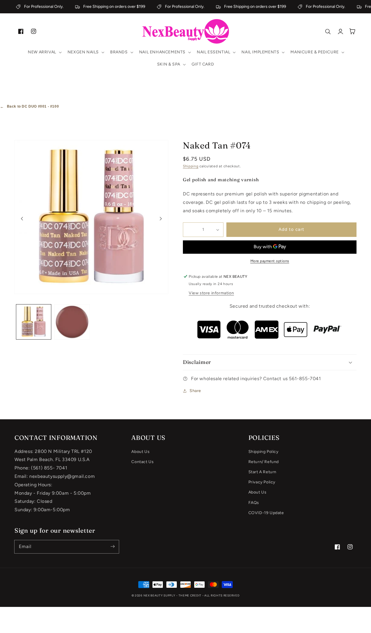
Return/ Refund (263, 461)
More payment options (269, 261)
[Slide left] (22, 218)
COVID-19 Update (266, 512)
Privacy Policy (261, 482)
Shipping (191, 166)
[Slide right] (161, 218)
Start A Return (262, 471)
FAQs (253, 502)
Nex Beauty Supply (159, 595)
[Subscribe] (112, 546)
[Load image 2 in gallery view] (72, 322)
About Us (140, 451)
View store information (211, 293)
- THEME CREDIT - (190, 595)
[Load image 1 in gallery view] (33, 322)
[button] (44, 52)
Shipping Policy (263, 451)
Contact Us (142, 461)
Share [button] (195, 390)
